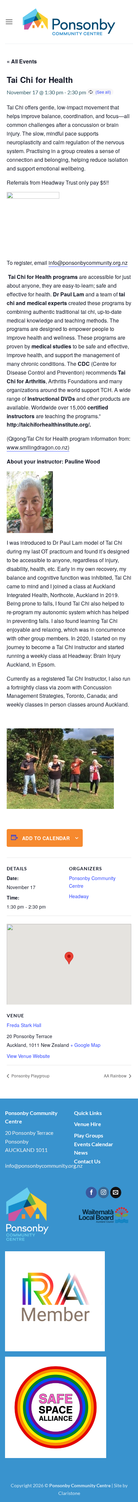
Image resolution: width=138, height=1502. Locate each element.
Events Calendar (93, 1144)
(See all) (103, 92)
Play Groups (88, 1135)
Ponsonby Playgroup (30, 1075)
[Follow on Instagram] (103, 1192)
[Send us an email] (115, 1192)
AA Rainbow (116, 1075)
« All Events (22, 61)
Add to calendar (46, 838)
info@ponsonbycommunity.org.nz (88, 263)
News (81, 1152)
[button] (9, 21)
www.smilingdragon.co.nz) (38, 447)
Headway (79, 896)
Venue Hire (87, 1124)
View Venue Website (28, 1056)
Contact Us (87, 1161)
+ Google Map (85, 1044)
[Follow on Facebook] (91, 1192)
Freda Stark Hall (24, 1025)
